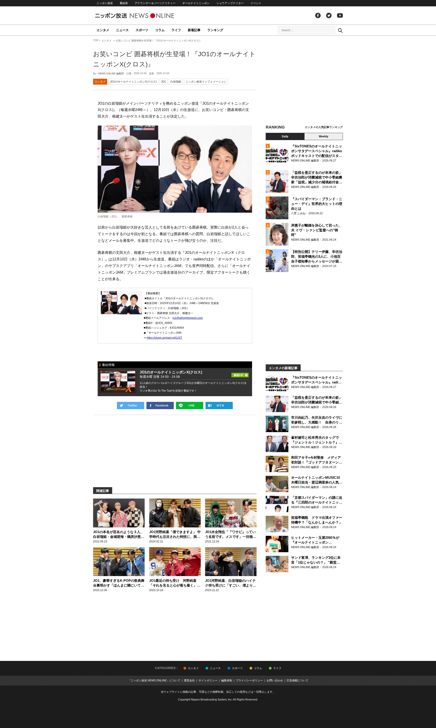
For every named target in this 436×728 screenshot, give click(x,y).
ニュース (122, 30)
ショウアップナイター (230, 3)
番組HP (240, 373)
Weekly (323, 136)
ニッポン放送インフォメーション (206, 81)
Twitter (329, 15)
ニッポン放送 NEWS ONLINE (143, 16)
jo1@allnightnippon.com (188, 318)
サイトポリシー (208, 680)
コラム (160, 30)
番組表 (124, 3)
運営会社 (189, 680)
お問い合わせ (275, 680)
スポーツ (142, 30)
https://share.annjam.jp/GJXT (164, 337)
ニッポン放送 (105, 3)
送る (189, 405)
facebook (318, 15)
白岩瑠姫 (175, 81)
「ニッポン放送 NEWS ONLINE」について (154, 680)
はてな (219, 405)
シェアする (160, 405)
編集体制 (226, 680)
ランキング (215, 30)
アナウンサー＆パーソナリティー (155, 3)
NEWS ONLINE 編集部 (111, 73)
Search (340, 30)
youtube (340, 15)
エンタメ (103, 30)
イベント (255, 3)
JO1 (163, 81)
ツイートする (130, 405)
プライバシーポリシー (249, 680)
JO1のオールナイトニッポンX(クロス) (133, 81)
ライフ (176, 30)
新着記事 (194, 30)
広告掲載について (297, 680)
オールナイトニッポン (196, 3)
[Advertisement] (304, 81)
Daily (285, 136)
